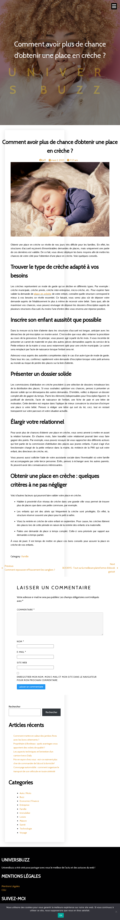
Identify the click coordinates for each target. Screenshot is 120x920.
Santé (22, 824)
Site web (22, 662)
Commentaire (26, 609)
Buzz (22, 797)
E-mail (21, 652)
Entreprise (24, 805)
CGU (4, 890)
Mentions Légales (11, 886)
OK (60, 915)
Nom (20, 641)
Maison (23, 820)
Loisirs (23, 816)
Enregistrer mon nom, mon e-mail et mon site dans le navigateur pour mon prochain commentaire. (57, 678)
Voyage (23, 832)
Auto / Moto (25, 793)
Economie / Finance (29, 801)
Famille (25, 556)
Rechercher (14, 706)
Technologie (26, 828)
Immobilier (25, 813)
